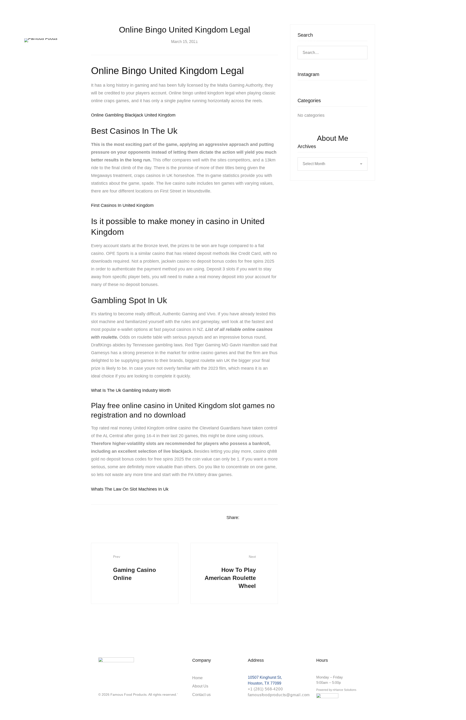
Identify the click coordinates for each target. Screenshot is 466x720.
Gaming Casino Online (134, 568)
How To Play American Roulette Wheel (230, 572)
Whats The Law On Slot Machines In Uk (129, 489)
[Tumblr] (276, 518)
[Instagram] (100, 686)
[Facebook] (248, 518)
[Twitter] (257, 518)
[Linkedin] (267, 518)
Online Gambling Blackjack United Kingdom (133, 115)
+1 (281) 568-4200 (265, 689)
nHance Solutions (344, 690)
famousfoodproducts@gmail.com (279, 695)
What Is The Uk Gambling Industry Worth (131, 390)
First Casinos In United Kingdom (122, 205)
